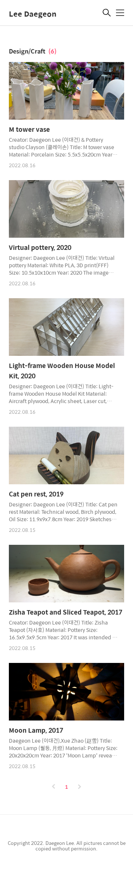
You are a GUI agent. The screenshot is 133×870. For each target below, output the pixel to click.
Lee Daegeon (33, 13)
